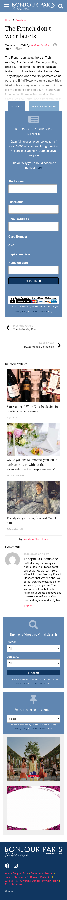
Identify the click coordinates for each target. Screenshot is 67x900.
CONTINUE (33, 280)
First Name (16, 181)
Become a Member (42, 873)
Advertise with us (30, 880)
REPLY (28, 606)
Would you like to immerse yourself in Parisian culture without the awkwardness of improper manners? (32, 464)
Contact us (11, 880)
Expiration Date (19, 254)
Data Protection (14, 884)
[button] (33, 408)
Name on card (18, 262)
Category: (13, 657)
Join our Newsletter (16, 877)
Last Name (15, 202)
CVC (11, 245)
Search (33, 672)
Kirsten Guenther (41, 45)
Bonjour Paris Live (41, 877)
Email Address (18, 219)
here (39, 167)
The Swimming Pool (24, 327)
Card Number (17, 236)
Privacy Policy (20, 311)
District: (12, 642)
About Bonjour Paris (16, 873)
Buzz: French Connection (39, 344)
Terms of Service (39, 311)
